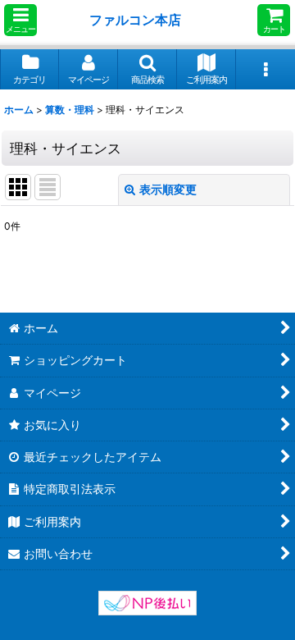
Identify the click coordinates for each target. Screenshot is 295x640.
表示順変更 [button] (168, 189)
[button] (20, 20)
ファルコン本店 (138, 19)
